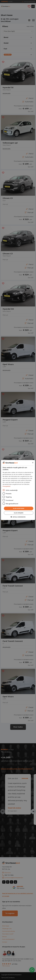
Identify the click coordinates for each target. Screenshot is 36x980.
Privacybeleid (6, 486)
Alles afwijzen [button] (18, 513)
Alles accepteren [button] (18, 508)
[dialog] (18, 490)
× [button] (32, 462)
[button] (18, 517)
